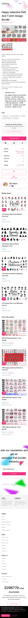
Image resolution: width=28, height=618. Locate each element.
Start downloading (6, 522)
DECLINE (14, 615)
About (3, 516)
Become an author (6, 524)
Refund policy (5, 542)
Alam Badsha (13, 183)
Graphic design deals (7, 576)
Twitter (3, 561)
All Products (5, 22)
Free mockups (5, 581)
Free (7, 343)
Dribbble (4, 558)
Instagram (4, 563)
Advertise (4, 548)
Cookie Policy (22, 611)
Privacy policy (5, 537)
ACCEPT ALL (5, 615)
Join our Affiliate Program (14, 131)
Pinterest (4, 569)
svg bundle (15, 118)
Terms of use (5, 540)
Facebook (4, 566)
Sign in (20, 3)
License (3, 545)
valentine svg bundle (7, 118)
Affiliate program (6, 530)
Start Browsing (14, 603)
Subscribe (14, 473)
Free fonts (4, 579)
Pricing (3, 527)
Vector (11, 22)
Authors (3, 519)
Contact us (4, 551)
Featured (11, 343)
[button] (24, 3)
